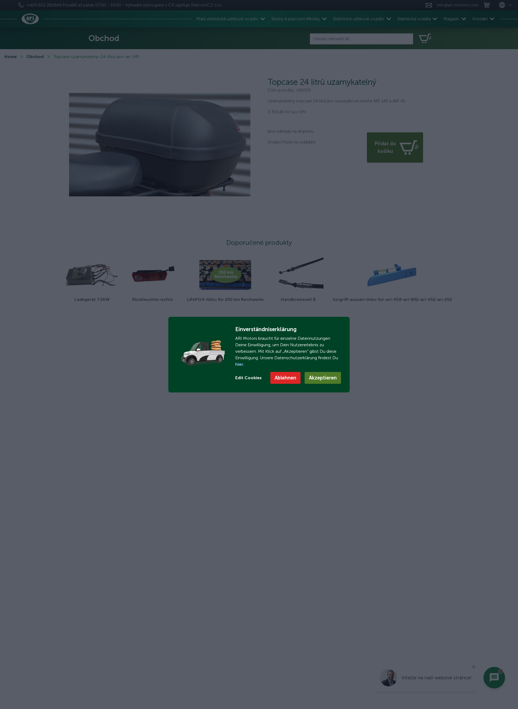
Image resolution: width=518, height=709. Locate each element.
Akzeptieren (323, 378)
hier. (239, 364)
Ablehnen (285, 378)
